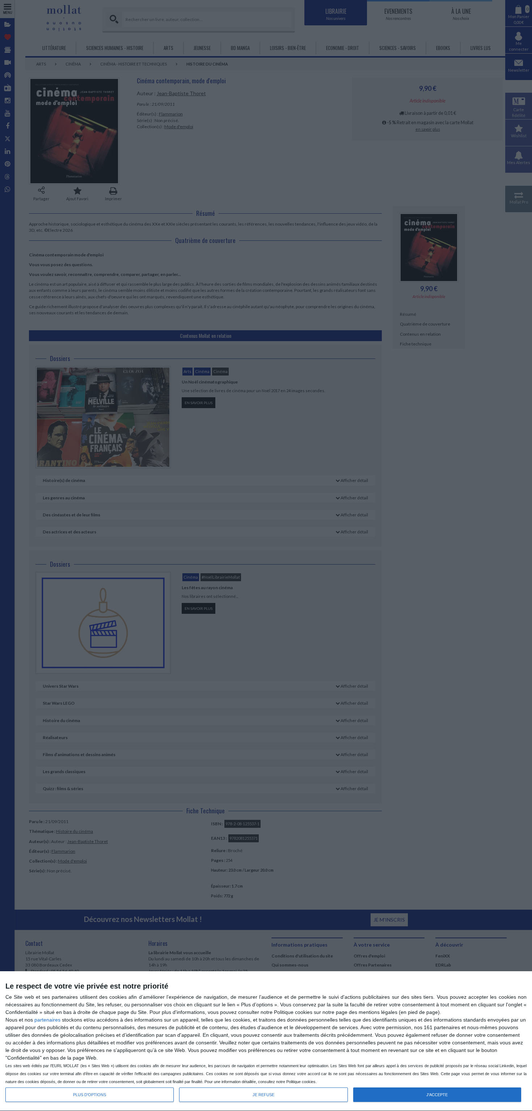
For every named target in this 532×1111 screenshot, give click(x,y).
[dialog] (266, 1041)
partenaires (47, 1019)
